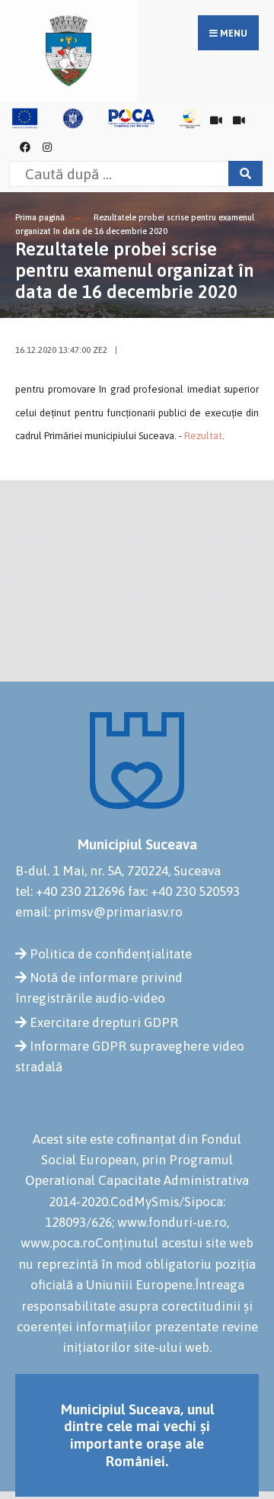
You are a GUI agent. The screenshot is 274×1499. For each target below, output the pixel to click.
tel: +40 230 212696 (70, 891)
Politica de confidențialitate (111, 953)
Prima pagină (40, 217)
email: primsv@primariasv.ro (99, 912)
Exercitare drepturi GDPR (104, 1022)
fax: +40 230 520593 (184, 891)
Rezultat (203, 435)
